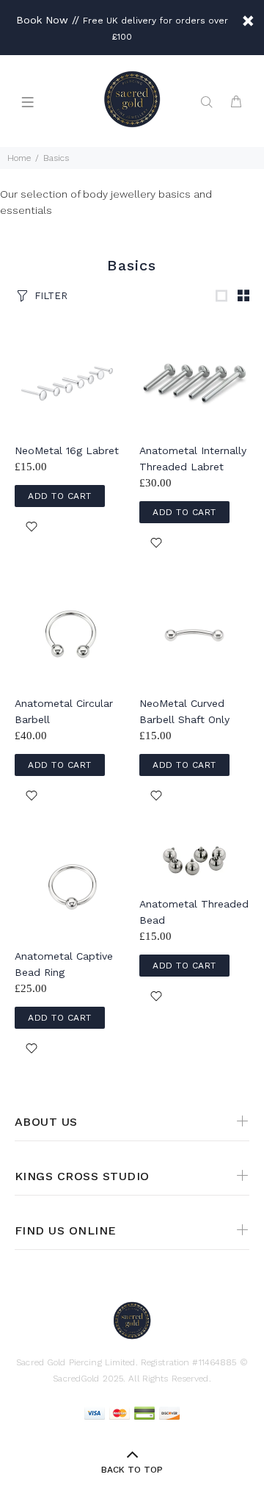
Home (19, 158)
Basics (56, 158)
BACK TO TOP (132, 1470)
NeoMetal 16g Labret (67, 450)
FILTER (50, 295)
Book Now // (47, 20)
